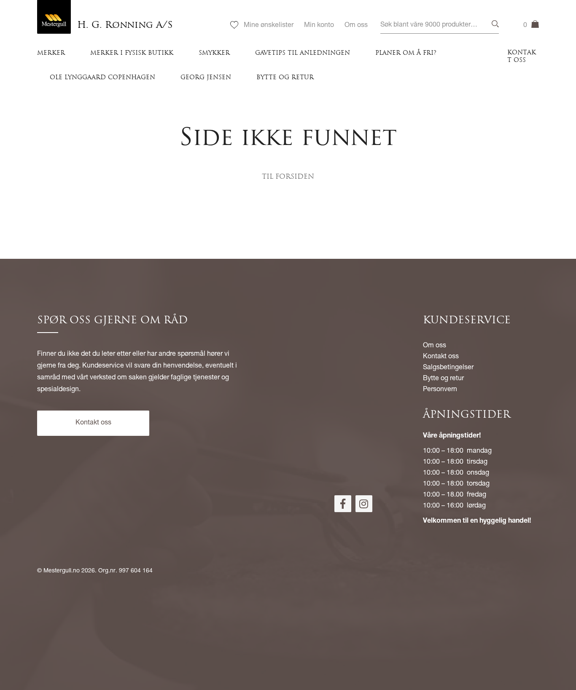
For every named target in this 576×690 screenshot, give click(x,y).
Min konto (319, 25)
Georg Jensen (205, 78)
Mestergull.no (61, 571)
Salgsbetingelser (448, 368)
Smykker (214, 53)
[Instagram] (363, 503)
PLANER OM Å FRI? (405, 53)
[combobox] (439, 25)
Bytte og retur (285, 78)
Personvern (440, 390)
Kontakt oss (521, 57)
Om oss (356, 25)
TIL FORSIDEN (288, 177)
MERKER (51, 53)
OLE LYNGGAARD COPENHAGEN (102, 78)
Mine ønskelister (268, 25)
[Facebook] (342, 503)
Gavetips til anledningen (302, 53)
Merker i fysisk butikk (131, 53)
